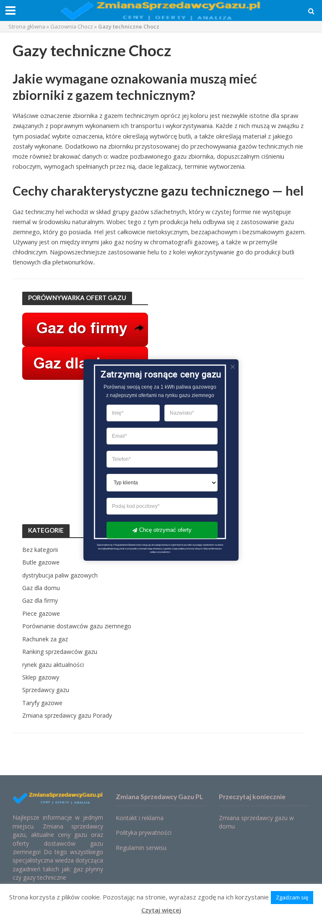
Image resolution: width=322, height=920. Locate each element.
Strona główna (26, 26)
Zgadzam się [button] (292, 897)
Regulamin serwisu (141, 848)
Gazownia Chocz (71, 26)
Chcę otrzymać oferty (165, 530)
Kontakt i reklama (140, 818)
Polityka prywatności (143, 832)
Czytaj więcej (161, 910)
